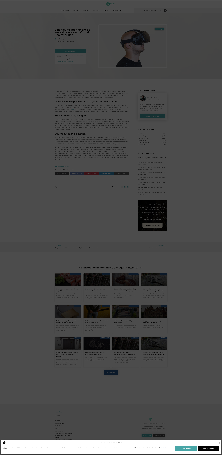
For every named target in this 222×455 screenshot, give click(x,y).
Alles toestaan (186, 448)
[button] (218, 443)
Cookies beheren (208, 448)
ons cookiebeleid (164, 447)
